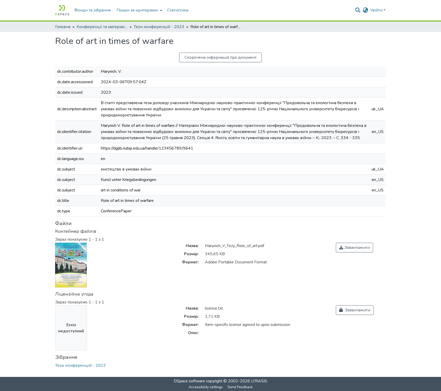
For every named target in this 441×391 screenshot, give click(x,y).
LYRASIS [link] (259, 381)
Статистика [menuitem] (177, 10)
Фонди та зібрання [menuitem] (92, 10)
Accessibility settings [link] (206, 387)
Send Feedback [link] (240, 387)
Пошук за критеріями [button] (137, 10)
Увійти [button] (377, 10)
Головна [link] (62, 27)
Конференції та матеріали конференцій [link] (102, 27)
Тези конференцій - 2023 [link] (159, 27)
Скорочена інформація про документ (221, 57)
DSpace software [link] (189, 381)
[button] (62, 10)
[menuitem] (139, 10)
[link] (354, 247)
